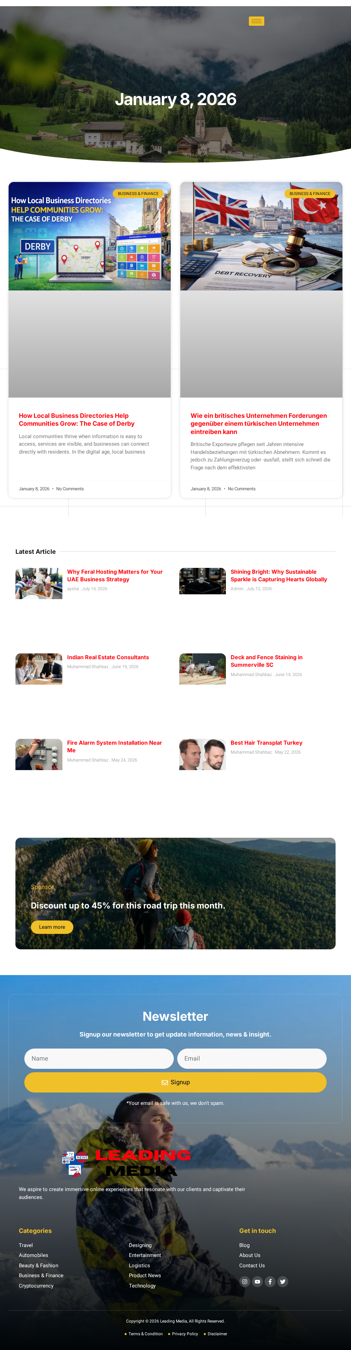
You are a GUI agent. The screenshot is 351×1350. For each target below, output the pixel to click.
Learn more (52, 927)
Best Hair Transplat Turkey (267, 742)
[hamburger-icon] (256, 21)
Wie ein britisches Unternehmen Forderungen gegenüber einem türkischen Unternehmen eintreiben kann (259, 423)
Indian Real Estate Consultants (108, 657)
